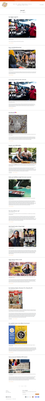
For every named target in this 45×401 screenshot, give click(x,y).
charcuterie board (31, 315)
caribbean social (32, 202)
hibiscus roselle (26, 72)
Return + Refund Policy (8, 392)
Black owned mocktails (25, 167)
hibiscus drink (18, 72)
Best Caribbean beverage (25, 216)
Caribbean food (24, 137)
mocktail (25, 219)
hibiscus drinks (22, 72)
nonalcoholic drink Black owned (12, 106)
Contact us (7, 390)
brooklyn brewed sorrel (13, 349)
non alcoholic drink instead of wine (22, 169)
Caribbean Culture (11, 168)
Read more (10, 172)
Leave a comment (15, 172)
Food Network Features (11, 138)
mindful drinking (22, 219)
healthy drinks (11, 219)
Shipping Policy (7, 391)
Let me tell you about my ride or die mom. (17, 79)
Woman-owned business (11, 253)
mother (17, 41)
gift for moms (15, 138)
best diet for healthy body (31, 216)
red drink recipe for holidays (28, 139)
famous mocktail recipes (29, 137)
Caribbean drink (17, 137)
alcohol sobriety (18, 216)
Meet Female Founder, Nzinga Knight (16, 226)
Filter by (21, 12)
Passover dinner (16, 204)
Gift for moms (15, 41)
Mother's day (19, 41)
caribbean (16, 202)
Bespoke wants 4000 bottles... (15, 145)
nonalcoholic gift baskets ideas (12, 73)
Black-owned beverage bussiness (32, 167)
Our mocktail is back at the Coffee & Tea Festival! (19, 323)
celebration (12, 41)
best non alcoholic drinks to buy (20, 279)
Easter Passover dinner (15, 203)
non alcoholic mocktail (18, 105)
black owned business (15, 167)
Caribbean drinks (21, 137)
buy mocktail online (12, 137)
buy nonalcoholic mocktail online (28, 349)
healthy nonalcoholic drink (14, 72)
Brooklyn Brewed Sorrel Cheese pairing (20, 349)
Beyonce (12, 167)
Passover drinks (19, 204)
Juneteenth (13, 350)
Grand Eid (10, 72)
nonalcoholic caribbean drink (15, 139)
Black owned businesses (20, 167)
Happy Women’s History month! (15, 259)
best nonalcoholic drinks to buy (20, 250)
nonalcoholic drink (34, 72)
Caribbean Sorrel (10, 203)
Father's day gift (20, 203)
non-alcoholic (27, 105)
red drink (24, 139)
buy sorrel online (33, 314)
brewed (9, 137)
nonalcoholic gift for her (11, 204)
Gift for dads (18, 168)
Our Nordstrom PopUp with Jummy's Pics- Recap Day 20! (20, 288)
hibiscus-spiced (29, 72)
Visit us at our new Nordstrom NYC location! (18, 357)
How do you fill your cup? (14, 211)
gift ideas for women (25, 168)
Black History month (26, 376)
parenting (23, 41)
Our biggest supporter (13, 17)
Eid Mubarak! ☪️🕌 (13, 112)
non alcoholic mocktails (23, 105)
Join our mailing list (25, 390)
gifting (28, 168)
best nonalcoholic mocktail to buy (27, 250)
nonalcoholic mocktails (23, 252)
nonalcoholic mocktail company (17, 252)
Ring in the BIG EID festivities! (15, 47)
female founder (33, 137)
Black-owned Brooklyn (32, 201)
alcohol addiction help (13, 216)
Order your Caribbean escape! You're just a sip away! (20, 177)
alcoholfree (21, 216)
